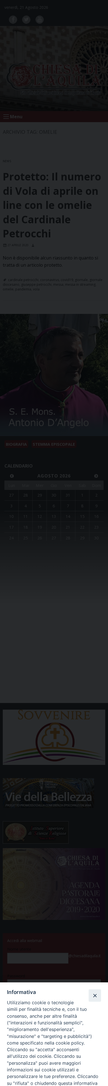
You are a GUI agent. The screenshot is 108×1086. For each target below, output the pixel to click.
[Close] (95, 995)
